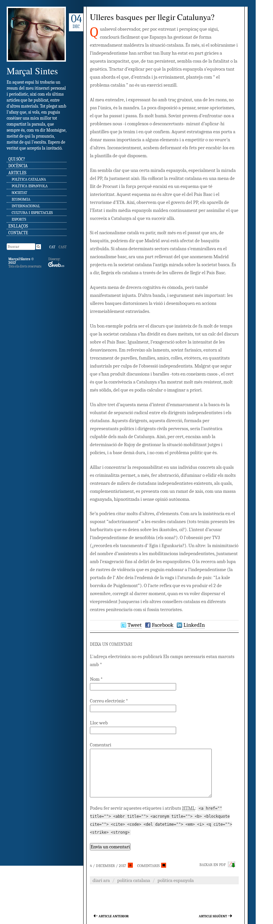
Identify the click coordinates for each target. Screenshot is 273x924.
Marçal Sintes (32, 70)
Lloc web (99, 723)
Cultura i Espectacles (32, 212)
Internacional (26, 206)
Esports (19, 219)
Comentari (100, 745)
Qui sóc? (16, 159)
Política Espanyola (30, 186)
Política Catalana (29, 179)
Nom (96, 679)
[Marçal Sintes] (36, 64)
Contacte (18, 232)
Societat (19, 192)
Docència (18, 165)
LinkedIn (194, 625)
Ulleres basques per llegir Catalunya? (152, 16)
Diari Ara (101, 880)
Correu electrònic (109, 701)
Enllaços (18, 226)
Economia (21, 199)
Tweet (135, 625)
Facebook (162, 625)
